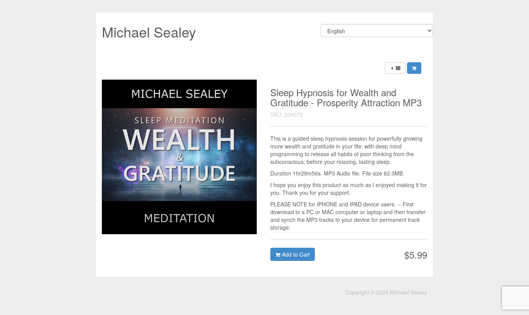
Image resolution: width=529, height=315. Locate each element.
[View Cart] (414, 68)
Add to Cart (295, 254)
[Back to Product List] (395, 68)
